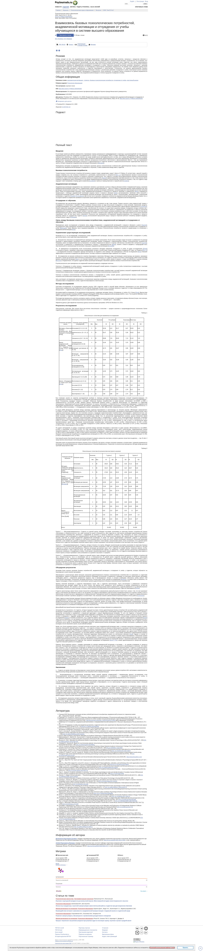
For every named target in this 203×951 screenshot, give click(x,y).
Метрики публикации (61, 864)
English (132, 1)
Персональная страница (86, 936)
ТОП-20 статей (59, 928)
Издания (66, 7)
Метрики (93, 44)
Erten (136, 191)
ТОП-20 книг (58, 930)
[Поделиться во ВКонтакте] (57, 50)
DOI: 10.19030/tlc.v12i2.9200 (114, 747)
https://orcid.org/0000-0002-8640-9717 (98, 846)
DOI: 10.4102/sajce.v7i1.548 (70, 804)
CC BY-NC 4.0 (66, 107)
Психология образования (63, 903)
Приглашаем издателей (86, 932)
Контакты (105, 932)
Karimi (104, 178)
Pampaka (73, 217)
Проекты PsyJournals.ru (62, 934)
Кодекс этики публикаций (109, 936)
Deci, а (118, 175)
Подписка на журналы (85, 934)
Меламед (101, 163)
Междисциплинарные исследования (66, 908)
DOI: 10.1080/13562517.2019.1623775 (116, 787)
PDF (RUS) (62, 44)
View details (143, 891)
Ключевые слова (141, 7)
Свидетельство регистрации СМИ (63, 943)
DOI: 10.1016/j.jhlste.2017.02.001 (107, 781)
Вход (146, 1)
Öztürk (85, 215)
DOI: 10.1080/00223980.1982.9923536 (126, 801)
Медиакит (105, 930)
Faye (73, 229)
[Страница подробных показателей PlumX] (60, 870)
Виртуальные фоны (108, 934)
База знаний (95, 7)
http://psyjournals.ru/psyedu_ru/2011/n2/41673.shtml (100, 720)
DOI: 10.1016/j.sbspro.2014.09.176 (78, 770)
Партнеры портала (84, 928)
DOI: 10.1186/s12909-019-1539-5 (108, 767)
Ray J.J (145, 250)
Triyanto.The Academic (77, 196)
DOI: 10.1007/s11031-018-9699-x (85, 744)
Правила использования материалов (64, 941)
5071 (146, 35)
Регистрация (140, 1)
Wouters (123, 579)
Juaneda (144, 243)
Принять (185, 947)
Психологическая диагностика (65, 898)
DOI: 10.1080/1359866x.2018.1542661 (74, 734)
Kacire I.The (113, 640)
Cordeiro (126, 181)
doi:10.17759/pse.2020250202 (63, 16)
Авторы (73, 7)
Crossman (144, 206)
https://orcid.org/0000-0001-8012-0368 (114, 840)
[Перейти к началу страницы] (200, 948)
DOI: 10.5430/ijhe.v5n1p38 (80, 784)
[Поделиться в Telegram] (59, 50)
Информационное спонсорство (88, 930)
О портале (105, 928)
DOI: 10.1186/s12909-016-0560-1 (83, 826)
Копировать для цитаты (64, 101)
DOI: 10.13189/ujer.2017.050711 (121, 796)
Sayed (137, 588)
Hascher (144, 225)
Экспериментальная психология (83, 898)
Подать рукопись (83, 7)
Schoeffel (111, 246)
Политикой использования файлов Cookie (162, 947)
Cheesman (141, 595)
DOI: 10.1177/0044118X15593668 (103, 793)
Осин (139, 251)
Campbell (92, 181)
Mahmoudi (63, 228)
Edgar (114, 244)
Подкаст (71, 44)
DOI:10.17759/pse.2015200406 (90, 726)
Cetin (115, 193)
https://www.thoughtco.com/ (134, 757)
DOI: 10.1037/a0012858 (117, 773)
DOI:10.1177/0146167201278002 (119, 764)
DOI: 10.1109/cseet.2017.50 (125, 807)
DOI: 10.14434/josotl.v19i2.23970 (121, 750)
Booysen (58, 260)
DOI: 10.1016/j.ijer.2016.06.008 (127, 799)
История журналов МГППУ (63, 936)
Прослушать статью (65, 35)
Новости (58, 7)
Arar (77, 259)
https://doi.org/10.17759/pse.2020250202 (70, 88)
